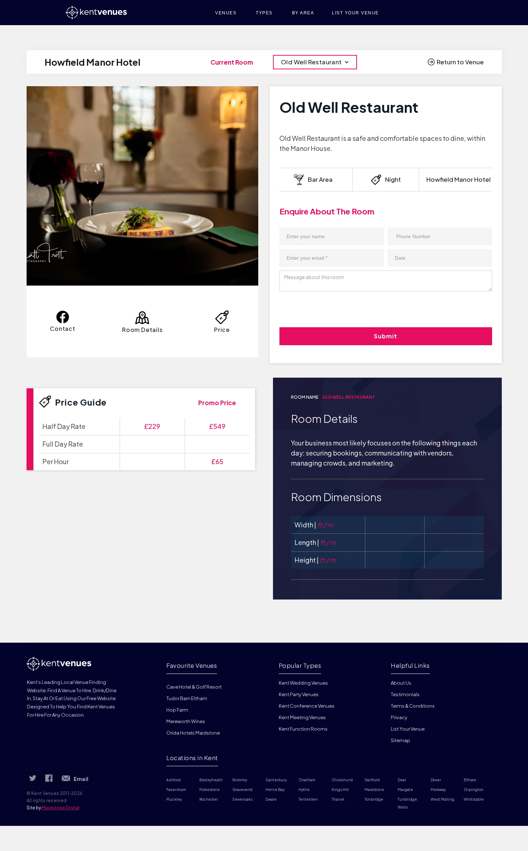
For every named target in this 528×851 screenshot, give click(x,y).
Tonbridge (374, 799)
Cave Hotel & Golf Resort (194, 687)
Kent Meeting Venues (302, 717)
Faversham (176, 789)
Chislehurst (342, 780)
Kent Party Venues (299, 694)
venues (225, 12)
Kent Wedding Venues (303, 683)
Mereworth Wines (185, 721)
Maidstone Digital (60, 807)
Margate (405, 789)
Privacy (399, 717)
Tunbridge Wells (408, 803)
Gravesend (242, 789)
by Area (303, 12)
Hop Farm (177, 710)
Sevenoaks (242, 799)
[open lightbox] (143, 186)
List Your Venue (408, 729)
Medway (438, 789)
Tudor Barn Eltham (186, 698)
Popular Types (300, 665)
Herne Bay (274, 789)
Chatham (306, 780)
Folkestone (209, 789)
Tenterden (308, 799)
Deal (402, 780)
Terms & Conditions (413, 706)
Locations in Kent (192, 758)
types (264, 12)
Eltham (470, 780)
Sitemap (400, 740)
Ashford (173, 780)
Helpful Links (410, 665)
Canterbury (276, 780)
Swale (271, 799)
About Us (401, 683)
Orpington (473, 789)
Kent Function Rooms (303, 729)
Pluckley (174, 799)
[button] (315, 62)
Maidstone (374, 789)
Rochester (208, 799)
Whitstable (474, 799)
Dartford (372, 780)
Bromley (239, 780)
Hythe (304, 789)
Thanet (338, 799)
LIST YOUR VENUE (355, 12)
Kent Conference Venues (306, 706)
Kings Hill (340, 789)
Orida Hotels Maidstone (193, 733)
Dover (436, 780)
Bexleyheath (211, 780)
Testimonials (405, 694)
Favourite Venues (191, 665)
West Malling (442, 799)
